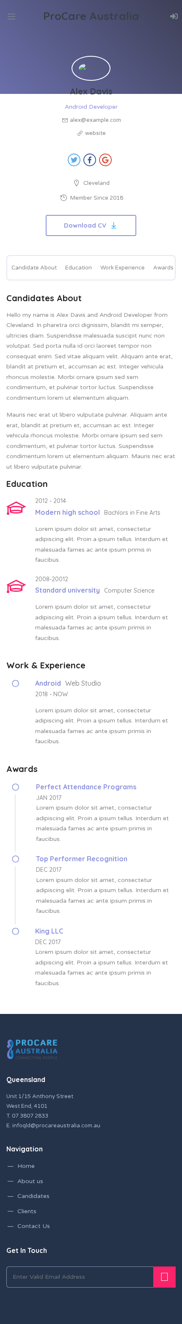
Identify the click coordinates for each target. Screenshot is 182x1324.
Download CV (85, 225)
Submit (164, 1277)
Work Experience (122, 267)
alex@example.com (95, 120)
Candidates (33, 1196)
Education (78, 267)
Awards (163, 267)
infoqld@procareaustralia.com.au (56, 1125)
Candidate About (34, 267)
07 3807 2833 (30, 1115)
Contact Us (33, 1226)
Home (26, 1166)
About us (30, 1181)
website (95, 133)
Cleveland (96, 183)
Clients (26, 1211)
